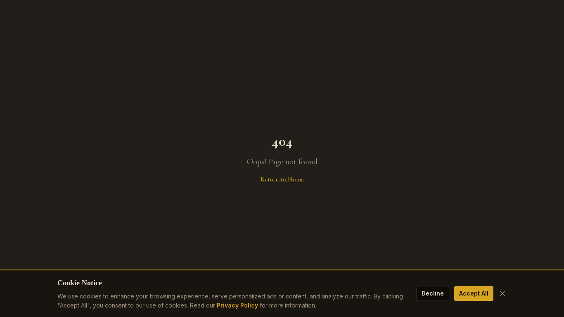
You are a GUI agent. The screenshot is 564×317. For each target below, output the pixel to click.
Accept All (473, 293)
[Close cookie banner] (502, 293)
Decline (433, 293)
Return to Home (282, 179)
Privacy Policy (237, 305)
